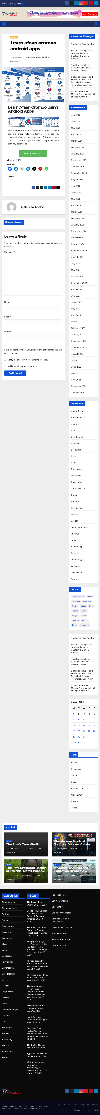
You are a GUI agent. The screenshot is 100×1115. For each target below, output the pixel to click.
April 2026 (76, 134)
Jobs (73, 540)
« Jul (73, 742)
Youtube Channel (60, 901)
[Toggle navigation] (48, 24)
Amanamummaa (78, 417)
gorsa (91, 606)
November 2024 (79, 237)
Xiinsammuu (77, 572)
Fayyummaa (77, 475)
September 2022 (79, 347)
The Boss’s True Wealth (82, 44)
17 (84, 725)
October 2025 (77, 166)
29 (74, 737)
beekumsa (87, 601)
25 (89, 731)
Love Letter (57, 907)
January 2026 (77, 154)
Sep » (80, 742)
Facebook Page (59, 895)
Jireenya (75, 534)
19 (94, 725)
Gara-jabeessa (78, 488)
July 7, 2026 (13, 875)
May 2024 (76, 270)
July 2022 (75, 360)
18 (89, 725)
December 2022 (78, 341)
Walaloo (75, 566)
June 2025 (76, 192)
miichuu (85, 620)
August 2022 (77, 354)
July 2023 (75, 296)
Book (73, 462)
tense (74, 625)
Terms (74, 808)
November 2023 (78, 276)
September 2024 (79, 250)
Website (7, 331)
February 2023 (78, 328)
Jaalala (74, 521)
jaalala (84, 616)
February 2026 (78, 147)
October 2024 (77, 244)
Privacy (74, 801)
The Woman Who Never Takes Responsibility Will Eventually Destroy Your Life (36, 991)
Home (74, 762)
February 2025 (78, 218)
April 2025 (76, 205)
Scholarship (76, 546)
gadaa (83, 606)
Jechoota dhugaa (79, 527)
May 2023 (75, 309)
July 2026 (76, 115)
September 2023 (79, 283)
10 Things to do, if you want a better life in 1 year (37, 977)
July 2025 (75, 186)
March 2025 (77, 212)
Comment (9, 252)
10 (84, 719)
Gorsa (74, 495)
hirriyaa (75, 616)
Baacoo (74, 430)
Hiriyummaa (76, 508)
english (75, 606)
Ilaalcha (75, 514)
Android (14, 37)
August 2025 (77, 179)
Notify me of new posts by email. (22, 366)
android (90, 597)
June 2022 (76, 367)
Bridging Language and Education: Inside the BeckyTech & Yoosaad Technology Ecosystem (37, 946)
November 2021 (78, 386)
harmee (84, 611)
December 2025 (78, 160)
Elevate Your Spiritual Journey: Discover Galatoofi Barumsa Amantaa (74, 844)
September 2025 (79, 173)
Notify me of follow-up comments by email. (27, 360)
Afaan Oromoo (78, 411)
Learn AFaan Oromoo (62, 927)
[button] (92, 24)
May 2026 (76, 128)
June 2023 (76, 302)
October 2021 (77, 392)
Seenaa (74, 553)
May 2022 (75, 373)
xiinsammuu (84, 625)
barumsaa (76, 601)
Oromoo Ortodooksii (61, 913)
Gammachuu (77, 482)
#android (46, 57)
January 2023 (77, 334)
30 (79, 737)
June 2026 (76, 121)
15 (74, 725)
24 (84, 731)
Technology (76, 559)
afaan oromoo (78, 597)
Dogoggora (76, 469)
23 (79, 731)
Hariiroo (75, 501)
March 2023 (77, 321)
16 (79, 725)
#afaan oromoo (33, 57)
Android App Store (61, 939)
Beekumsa (76, 450)
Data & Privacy (59, 945)
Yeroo (74, 579)
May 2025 (75, 199)
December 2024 (78, 231)
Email (7, 317)
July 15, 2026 (14, 849)
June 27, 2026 (62, 875)
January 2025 (77, 225)
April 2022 (76, 380)
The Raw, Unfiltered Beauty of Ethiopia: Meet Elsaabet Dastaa (82, 68)
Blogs (73, 456)
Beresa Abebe (34, 207)
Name (7, 302)
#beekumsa (15, 61)
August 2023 (77, 289)
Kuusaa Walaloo (59, 933)
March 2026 (77, 141)
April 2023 (76, 315)
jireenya (75, 620)
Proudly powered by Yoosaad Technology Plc (19, 1106)
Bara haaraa (77, 437)
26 (94, 731)
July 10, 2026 (62, 849)
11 (89, 719)
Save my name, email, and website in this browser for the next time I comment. (33, 352)
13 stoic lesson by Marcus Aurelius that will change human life (83, 94)
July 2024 (76, 263)
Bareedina (76, 443)
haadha (75, 611)
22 (74, 731)
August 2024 (77, 257)
